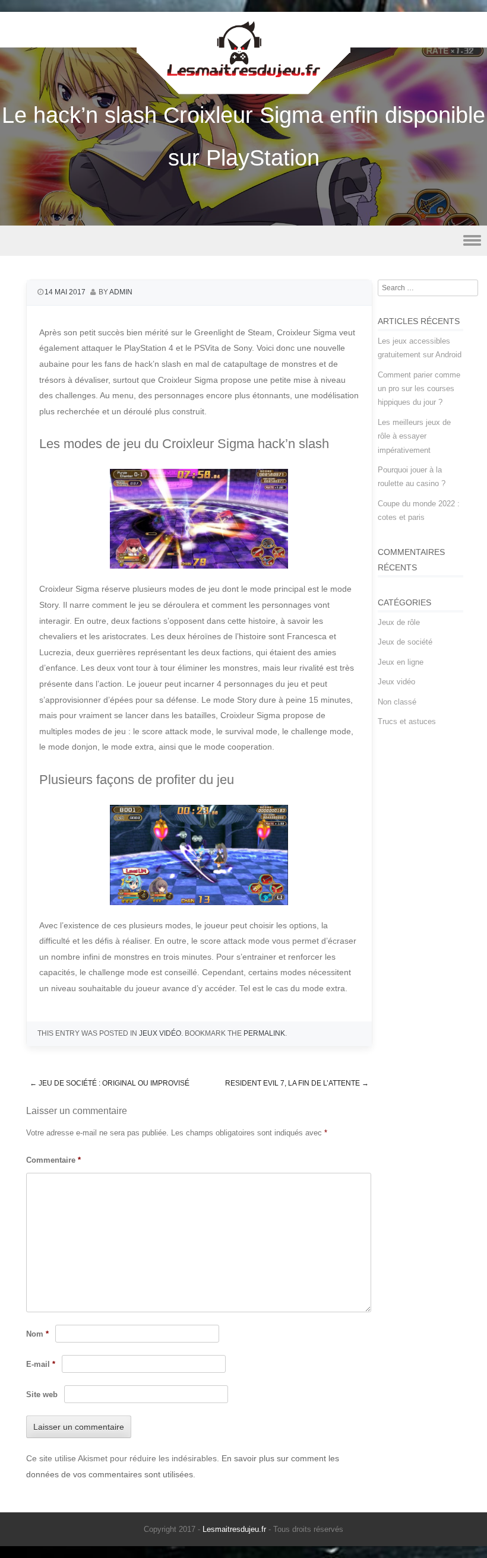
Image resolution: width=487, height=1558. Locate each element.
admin (120, 292)
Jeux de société (405, 641)
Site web (42, 1394)
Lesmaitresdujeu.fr (234, 1529)
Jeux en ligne (400, 662)
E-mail (40, 1364)
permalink (264, 1033)
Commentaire (53, 1160)
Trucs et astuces (407, 721)
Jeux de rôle (399, 622)
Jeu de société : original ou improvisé (109, 1083)
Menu (243, 241)
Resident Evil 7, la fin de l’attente (297, 1083)
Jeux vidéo (160, 1033)
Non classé (397, 701)
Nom (37, 1333)
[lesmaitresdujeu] (243, 86)
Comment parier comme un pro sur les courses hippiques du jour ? (419, 388)
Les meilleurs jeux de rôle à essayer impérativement (414, 436)
